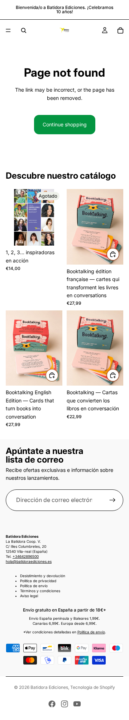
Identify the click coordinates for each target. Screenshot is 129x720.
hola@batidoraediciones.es (29, 561)
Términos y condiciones (40, 591)
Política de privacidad (38, 581)
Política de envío (34, 586)
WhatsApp (113, 704)
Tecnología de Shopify (92, 687)
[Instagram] (64, 704)
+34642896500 (26, 556)
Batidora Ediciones (49, 687)
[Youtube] (77, 704)
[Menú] (8, 30)
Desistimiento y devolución (42, 576)
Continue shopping (65, 124)
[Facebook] (52, 704)
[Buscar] (24, 30)
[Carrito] (120, 30)
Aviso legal (29, 596)
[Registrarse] (112, 500)
